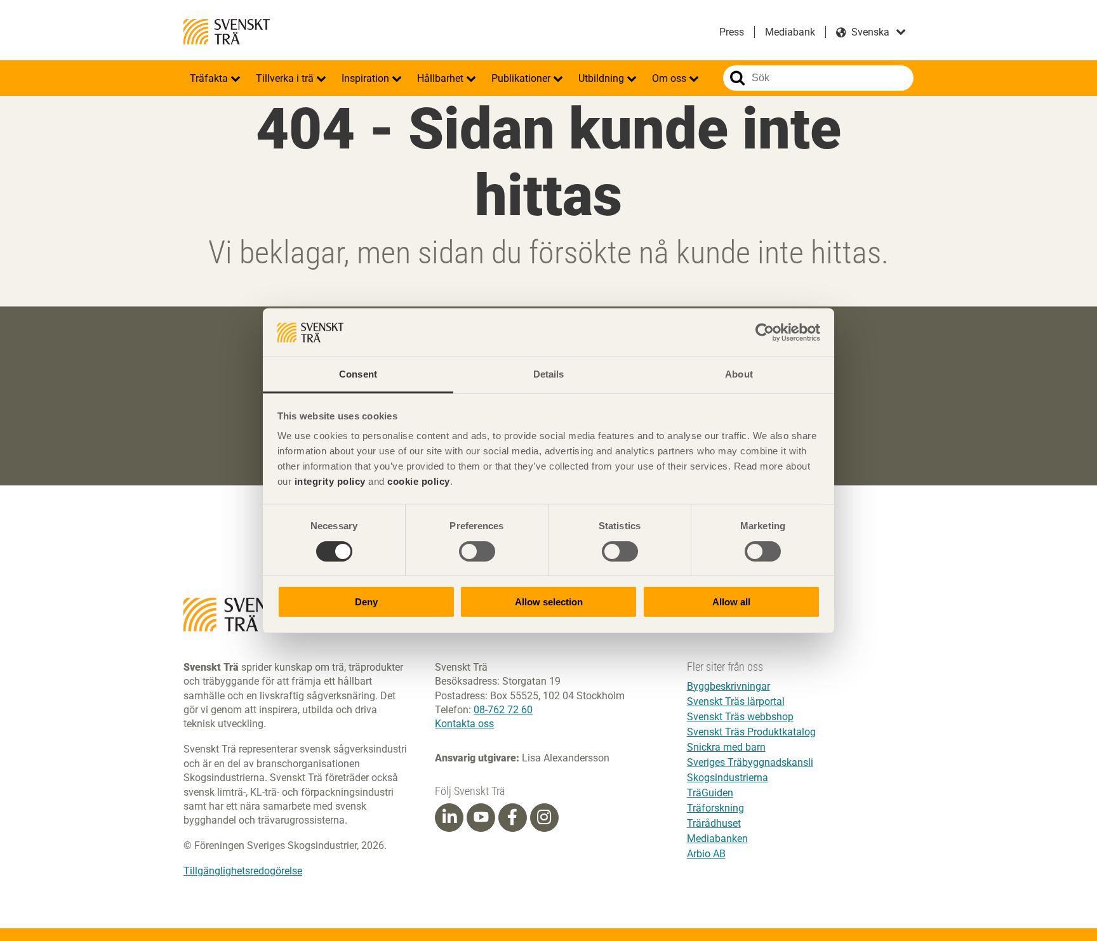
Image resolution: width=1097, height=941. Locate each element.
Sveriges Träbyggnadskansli (750, 762)
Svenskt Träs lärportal (736, 701)
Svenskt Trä (226, 31)
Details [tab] (548, 374)
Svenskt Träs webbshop (740, 717)
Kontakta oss (464, 724)
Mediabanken (717, 838)
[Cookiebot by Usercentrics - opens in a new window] (764, 332)
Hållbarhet (441, 78)
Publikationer (522, 78)
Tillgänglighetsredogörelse (242, 871)
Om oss (670, 78)
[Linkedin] (449, 817)
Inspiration (367, 78)
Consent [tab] (358, 374)
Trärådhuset (714, 823)
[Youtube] (481, 818)
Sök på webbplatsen (737, 78)
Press (731, 32)
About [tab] (739, 374)
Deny (366, 601)
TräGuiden (710, 793)
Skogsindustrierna (727, 778)
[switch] (477, 551)
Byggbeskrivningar (728, 686)
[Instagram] (544, 817)
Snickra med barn (726, 747)
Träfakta (210, 78)
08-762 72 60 (503, 710)
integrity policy (330, 481)
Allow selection (549, 601)
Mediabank (790, 32)
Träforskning (715, 808)
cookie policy (418, 481)
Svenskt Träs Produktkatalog (751, 732)
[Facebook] (512, 817)
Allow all (731, 601)
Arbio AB (706, 854)
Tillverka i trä (286, 78)
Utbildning (602, 78)
